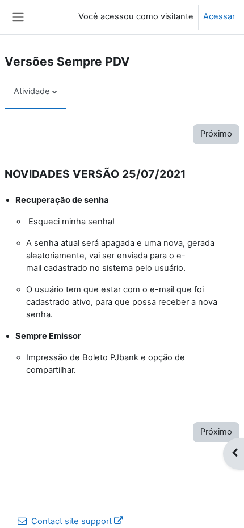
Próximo (216, 134)
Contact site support (71, 521)
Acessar (219, 16)
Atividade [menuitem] (32, 91)
